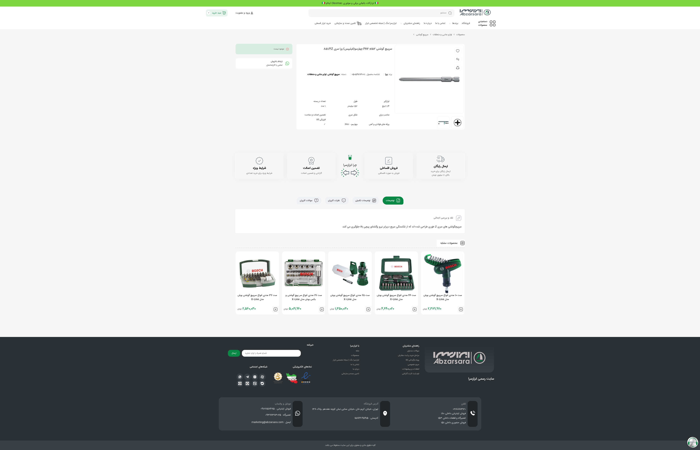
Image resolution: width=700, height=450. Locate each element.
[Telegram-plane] (247, 377)
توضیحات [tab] (390, 200)
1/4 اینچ (385, 106)
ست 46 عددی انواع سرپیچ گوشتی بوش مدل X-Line (396, 297)
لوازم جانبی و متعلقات (442, 34)
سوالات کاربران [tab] (306, 200)
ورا (386, 74)
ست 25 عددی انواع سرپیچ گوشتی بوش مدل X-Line (350, 297)
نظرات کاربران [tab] (334, 200)
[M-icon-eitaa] (255, 383)
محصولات (460, 34)
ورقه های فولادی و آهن (379, 124)
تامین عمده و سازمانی (350, 373)
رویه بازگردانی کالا (412, 360)
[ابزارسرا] (475, 13)
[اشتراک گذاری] (457, 67)
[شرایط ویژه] (259, 160)
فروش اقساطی (389, 168)
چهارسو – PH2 (351, 124)
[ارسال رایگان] (440, 159)
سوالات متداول (413, 351)
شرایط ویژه (259, 168)
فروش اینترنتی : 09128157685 (276, 409)
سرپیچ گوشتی (422, 34)
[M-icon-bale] (262, 383)
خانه (357, 351)
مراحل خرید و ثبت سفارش (408, 355)
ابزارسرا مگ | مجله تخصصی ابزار (346, 360)
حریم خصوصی (413, 364)
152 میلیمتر (352, 106)
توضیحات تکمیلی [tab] (363, 200)
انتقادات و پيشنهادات (410, 369)
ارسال (234, 353)
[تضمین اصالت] (311, 160)
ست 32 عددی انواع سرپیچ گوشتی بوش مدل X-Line (257, 297)
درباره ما (356, 369)
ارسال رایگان (441, 166)
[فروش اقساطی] (388, 160)
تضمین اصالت (311, 168)
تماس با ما (355, 364)
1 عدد (323, 106)
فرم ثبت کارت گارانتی (410, 373)
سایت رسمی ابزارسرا (481, 379)
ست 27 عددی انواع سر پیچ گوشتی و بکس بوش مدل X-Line (303, 297)
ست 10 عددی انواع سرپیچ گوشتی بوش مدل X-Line (442, 297)
